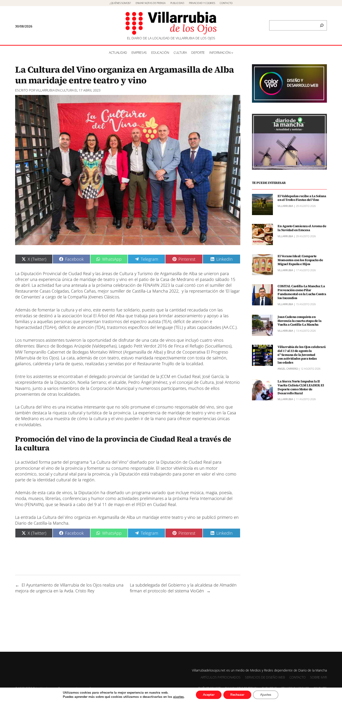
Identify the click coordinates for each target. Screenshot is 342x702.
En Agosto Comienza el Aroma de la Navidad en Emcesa (302, 228)
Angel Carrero (288, 368)
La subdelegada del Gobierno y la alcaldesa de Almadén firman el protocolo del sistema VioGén (183, 588)
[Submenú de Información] (232, 53)
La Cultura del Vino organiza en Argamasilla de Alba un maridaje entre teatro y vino (116, 517)
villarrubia (45, 90)
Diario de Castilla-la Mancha (41, 523)
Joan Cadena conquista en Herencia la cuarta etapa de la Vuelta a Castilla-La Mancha (299, 320)
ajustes (178, 697)
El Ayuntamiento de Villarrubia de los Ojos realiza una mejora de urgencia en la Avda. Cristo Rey (69, 588)
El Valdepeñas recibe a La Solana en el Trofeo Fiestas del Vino (302, 198)
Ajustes (265, 694)
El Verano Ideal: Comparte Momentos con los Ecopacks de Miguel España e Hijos (300, 260)
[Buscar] (322, 25)
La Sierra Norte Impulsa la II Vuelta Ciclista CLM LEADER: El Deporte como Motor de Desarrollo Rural (301, 387)
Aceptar (209, 694)
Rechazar (237, 694)
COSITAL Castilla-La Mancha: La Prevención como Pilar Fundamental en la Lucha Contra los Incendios (302, 292)
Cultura (67, 90)
